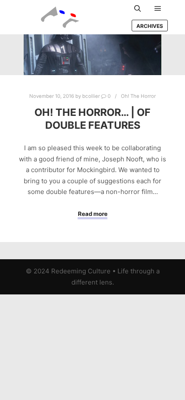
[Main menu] (158, 8)
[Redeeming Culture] (60, 17)
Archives (149, 26)
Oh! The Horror (138, 96)
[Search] (137, 8)
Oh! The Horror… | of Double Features (92, 119)
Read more (93, 213)
